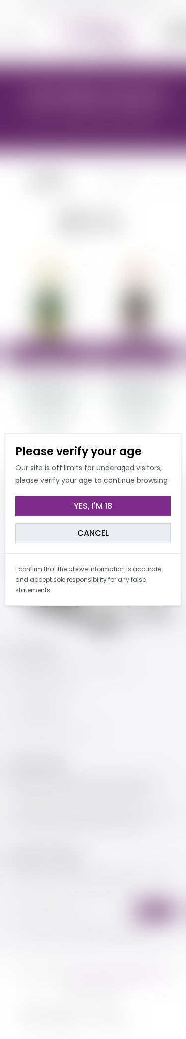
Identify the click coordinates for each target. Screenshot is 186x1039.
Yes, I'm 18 (93, 506)
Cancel (93, 533)
